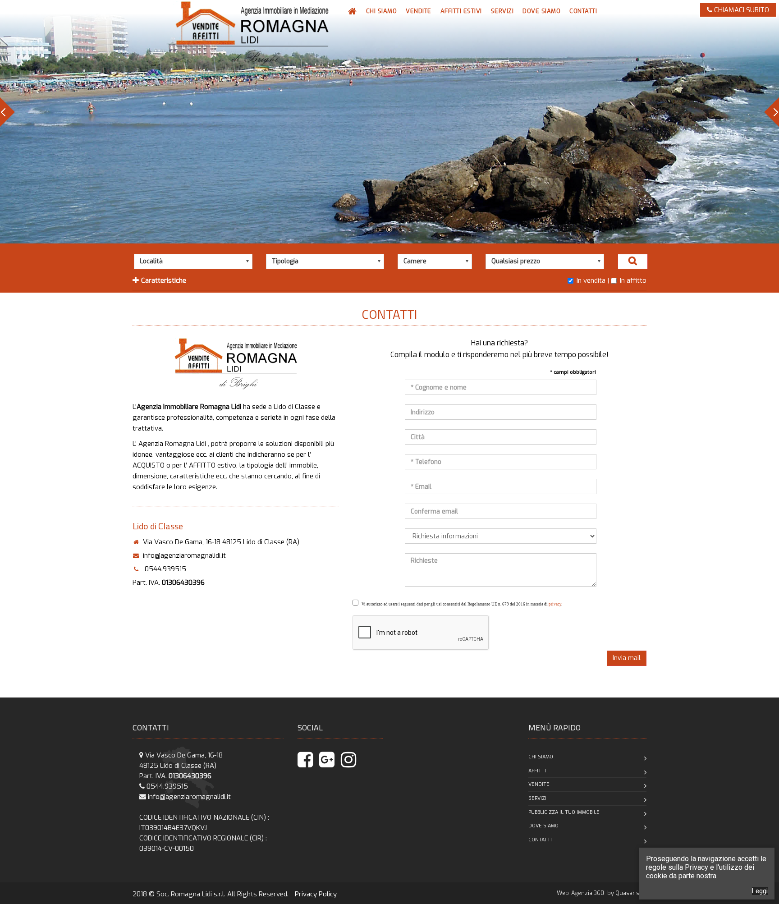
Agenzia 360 (588, 893)
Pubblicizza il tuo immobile (564, 812)
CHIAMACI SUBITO (740, 9)
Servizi (537, 798)
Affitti (537, 770)
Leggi (760, 891)
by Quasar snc (626, 893)
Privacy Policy (316, 894)
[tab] (389, 281)
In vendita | (593, 280)
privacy (555, 604)
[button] (418, 11)
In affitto (633, 280)
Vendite (539, 784)
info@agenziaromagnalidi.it (184, 555)
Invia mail (627, 658)
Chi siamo (540, 756)
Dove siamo (543, 825)
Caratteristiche (162, 280)
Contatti (540, 839)
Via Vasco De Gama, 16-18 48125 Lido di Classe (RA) (221, 541)
